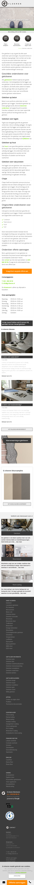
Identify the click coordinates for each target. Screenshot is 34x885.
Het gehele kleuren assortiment (17, 504)
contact (7, 260)
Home (19, 48)
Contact (12, 827)
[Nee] (32, 871)
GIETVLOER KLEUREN (12, 678)
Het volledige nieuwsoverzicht (17, 429)
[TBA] (9, 805)
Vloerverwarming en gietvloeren (17, 440)
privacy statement (21, 872)
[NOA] (9, 815)
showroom (7, 287)
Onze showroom (11, 860)
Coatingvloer (11, 712)
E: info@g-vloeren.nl (8, 283)
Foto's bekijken (5, 44)
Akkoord (17, 876)
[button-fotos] (5, 38)
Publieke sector (11, 738)
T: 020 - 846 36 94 (7, 281)
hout (6, 146)
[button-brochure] (17, 38)
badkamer (25, 139)
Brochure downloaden (16, 44)
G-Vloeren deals (10, 861)
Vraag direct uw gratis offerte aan (17, 271)
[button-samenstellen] (28, 38)
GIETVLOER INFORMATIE (13, 657)
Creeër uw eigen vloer (28, 44)
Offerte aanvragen (11, 858)
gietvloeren (8, 80)
